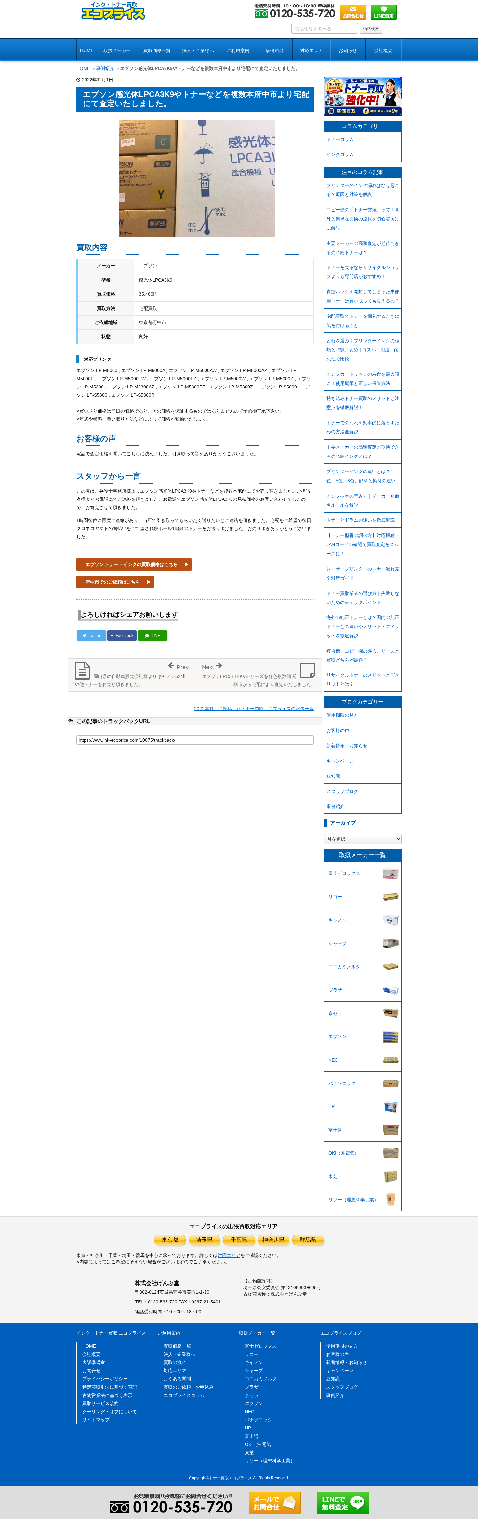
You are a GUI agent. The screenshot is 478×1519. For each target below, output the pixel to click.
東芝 (333, 1176)
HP (331, 1106)
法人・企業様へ (198, 50)
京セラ (335, 1013)
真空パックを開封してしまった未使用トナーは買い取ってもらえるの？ (362, 296)
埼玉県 (204, 1240)
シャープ (337, 943)
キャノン (337, 919)
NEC (333, 1059)
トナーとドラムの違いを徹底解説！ (362, 520)
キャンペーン (340, 761)
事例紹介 (275, 50)
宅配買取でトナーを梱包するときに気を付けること (362, 321)
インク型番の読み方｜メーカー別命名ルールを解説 (362, 500)
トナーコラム (340, 139)
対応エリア (311, 50)
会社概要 (91, 1354)
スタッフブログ (342, 791)
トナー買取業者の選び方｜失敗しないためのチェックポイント (362, 598)
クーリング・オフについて (109, 1411)
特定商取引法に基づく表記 (109, 1387)
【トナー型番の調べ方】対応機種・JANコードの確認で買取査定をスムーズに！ (362, 544)
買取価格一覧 (157, 50)
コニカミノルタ (344, 966)
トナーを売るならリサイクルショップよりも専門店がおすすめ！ (362, 272)
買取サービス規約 (100, 1403)
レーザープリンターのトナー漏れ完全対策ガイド (362, 573)
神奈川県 (273, 1240)
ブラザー (337, 989)
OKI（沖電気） (343, 1153)
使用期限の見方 (342, 715)
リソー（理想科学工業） (353, 1199)
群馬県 (308, 1240)
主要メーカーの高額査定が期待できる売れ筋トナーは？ (362, 248)
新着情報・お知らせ (346, 745)
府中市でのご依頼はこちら (113, 581)
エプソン (337, 1036)
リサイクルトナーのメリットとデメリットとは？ (362, 679)
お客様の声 (337, 730)
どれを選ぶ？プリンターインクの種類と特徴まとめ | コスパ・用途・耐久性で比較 (362, 349)
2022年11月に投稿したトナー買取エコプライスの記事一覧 (254, 708)
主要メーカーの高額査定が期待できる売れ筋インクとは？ (362, 451)
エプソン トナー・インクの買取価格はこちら (132, 564)
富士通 (335, 1129)
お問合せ (91, 1370)
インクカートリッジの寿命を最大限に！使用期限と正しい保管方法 (362, 379)
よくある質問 (177, 1378)
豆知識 (333, 776)
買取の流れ (175, 1362)
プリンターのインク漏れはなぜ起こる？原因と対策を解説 (362, 190)
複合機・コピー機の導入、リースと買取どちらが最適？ (362, 655)
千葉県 (239, 1240)
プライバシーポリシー (105, 1378)
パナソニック (342, 1083)
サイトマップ (96, 1419)
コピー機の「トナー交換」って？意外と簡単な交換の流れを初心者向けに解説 (362, 219)
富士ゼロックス (344, 873)
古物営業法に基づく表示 (107, 1395)
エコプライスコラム (184, 1395)
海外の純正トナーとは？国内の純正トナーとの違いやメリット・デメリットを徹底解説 (362, 626)
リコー (335, 896)
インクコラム (340, 154)
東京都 (170, 1240)
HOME (87, 50)
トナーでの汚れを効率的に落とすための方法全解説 (362, 427)
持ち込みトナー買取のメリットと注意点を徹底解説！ (362, 403)
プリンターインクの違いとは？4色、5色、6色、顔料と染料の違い (360, 476)
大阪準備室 (93, 1362)
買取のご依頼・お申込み (189, 1387)
